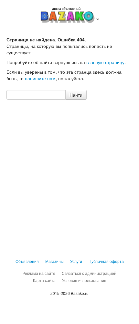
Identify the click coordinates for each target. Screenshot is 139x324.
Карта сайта (44, 280)
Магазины (54, 261)
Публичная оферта (106, 261)
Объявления (27, 261)
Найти (76, 95)
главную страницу (105, 62)
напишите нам (40, 78)
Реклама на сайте (39, 273)
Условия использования (84, 280)
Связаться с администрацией (89, 273)
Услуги (76, 261)
